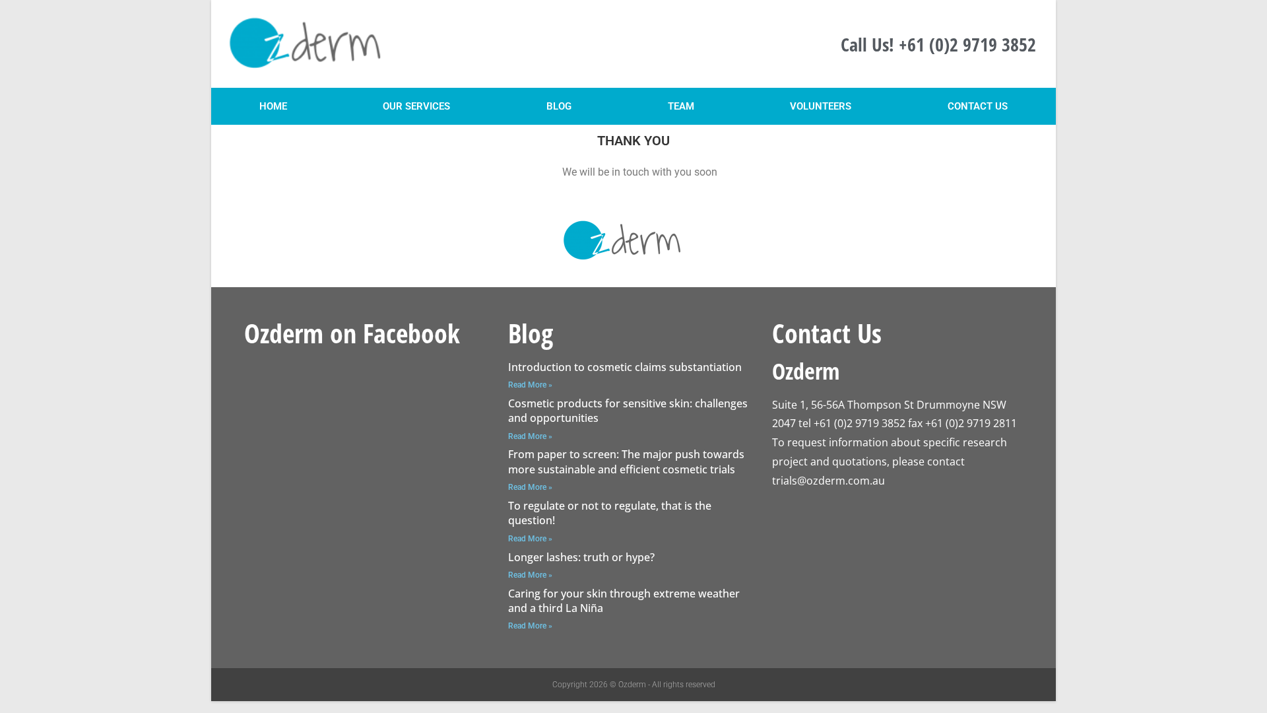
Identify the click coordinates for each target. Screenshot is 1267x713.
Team (681, 106)
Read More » (530, 385)
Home (273, 106)
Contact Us (978, 106)
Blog (558, 106)
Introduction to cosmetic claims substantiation (625, 367)
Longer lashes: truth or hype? (581, 557)
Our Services (416, 106)
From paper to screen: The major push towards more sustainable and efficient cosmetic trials (626, 461)
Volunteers (820, 106)
